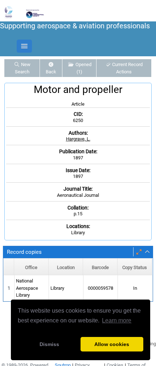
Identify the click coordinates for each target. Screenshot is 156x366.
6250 (78, 120)
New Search (22, 68)
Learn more (116, 320)
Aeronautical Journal (78, 195)
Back (51, 71)
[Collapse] (147, 252)
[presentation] (77, 288)
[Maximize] (139, 252)
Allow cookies (111, 344)
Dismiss (49, 344)
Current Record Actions (127, 68)
